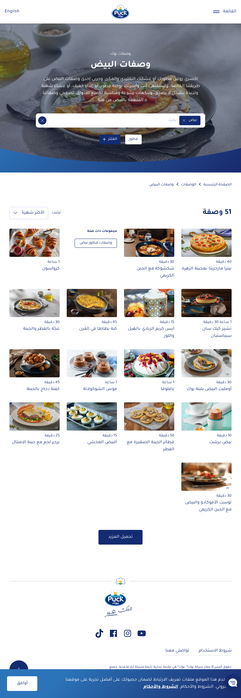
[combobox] (111, 120)
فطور (133, 139)
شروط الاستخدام (215, 651)
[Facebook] (113, 633)
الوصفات (188, 185)
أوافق (22, 683)
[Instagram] (127, 633)
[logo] (120, 12)
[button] (184, 120)
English (12, 11)
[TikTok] (99, 633)
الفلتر (112, 139)
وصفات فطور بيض (96, 243)
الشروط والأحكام (160, 687)
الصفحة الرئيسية (217, 185)
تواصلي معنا (177, 651)
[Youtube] (141, 633)
